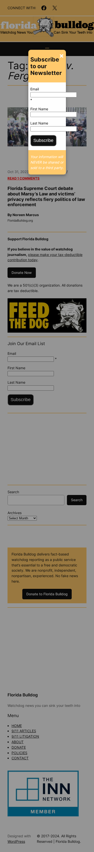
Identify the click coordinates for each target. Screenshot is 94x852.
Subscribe (43, 140)
